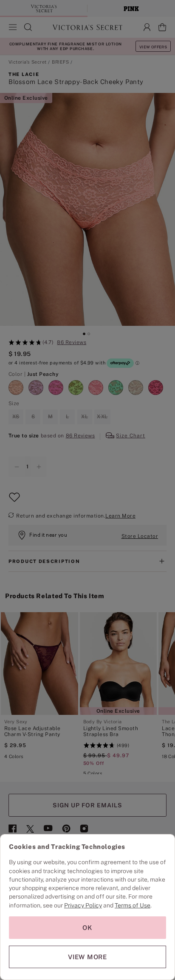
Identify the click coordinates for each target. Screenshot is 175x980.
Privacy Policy (83, 905)
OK (87, 927)
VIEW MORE (87, 956)
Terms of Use (132, 905)
